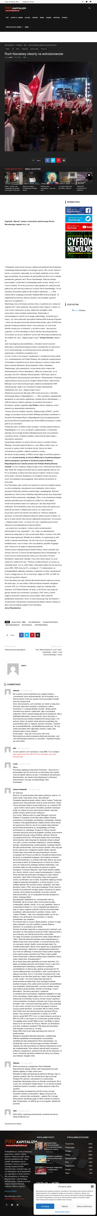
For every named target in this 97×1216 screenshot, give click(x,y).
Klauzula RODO (11, 1191)
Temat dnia (44, 49)
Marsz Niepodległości (12, 625)
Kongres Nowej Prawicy (50, 622)
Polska (27, 17)
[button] (92, 1186)
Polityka (19, 45)
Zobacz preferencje (84, 1206)
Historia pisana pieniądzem (15, 649)
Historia (56, 17)
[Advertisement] (48, 37)
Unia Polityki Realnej (41, 625)
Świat (42, 17)
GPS (14, 748)
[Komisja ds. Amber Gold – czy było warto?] (39, 1170)
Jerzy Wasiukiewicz (34, 622)
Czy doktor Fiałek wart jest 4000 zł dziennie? (65, 187)
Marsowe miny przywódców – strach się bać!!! (48, 188)
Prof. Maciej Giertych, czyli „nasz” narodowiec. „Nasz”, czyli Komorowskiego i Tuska (49, 652)
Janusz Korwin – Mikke (18, 622)
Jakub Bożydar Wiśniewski (82, 182)
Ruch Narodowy (27, 625)
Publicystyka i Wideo (13, 27)
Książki (48, 17)
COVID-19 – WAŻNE (17, 17)
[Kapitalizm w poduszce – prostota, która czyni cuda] (39, 1159)
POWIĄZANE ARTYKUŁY (14, 169)
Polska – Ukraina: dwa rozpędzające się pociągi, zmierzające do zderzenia (12, 188)
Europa (35, 17)
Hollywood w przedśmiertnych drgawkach (82, 188)
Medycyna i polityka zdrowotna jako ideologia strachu (30, 188)
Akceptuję (45, 1206)
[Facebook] (82, 1)
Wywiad (64, 17)
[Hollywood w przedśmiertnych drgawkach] (84, 178)
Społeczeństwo (34, 49)
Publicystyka (25, 49)
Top (7, 17)
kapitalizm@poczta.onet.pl (14, 1198)
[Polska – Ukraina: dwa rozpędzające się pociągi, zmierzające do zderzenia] (12, 178)
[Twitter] (86, 1)
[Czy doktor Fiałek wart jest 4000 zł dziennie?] (66, 178)
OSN (15, 1111)
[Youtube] (90, 1)
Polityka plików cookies (62, 1212)
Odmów (65, 1206)
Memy (27, 27)
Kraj (25, 45)
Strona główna (9, 45)
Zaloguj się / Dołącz (28, 2)
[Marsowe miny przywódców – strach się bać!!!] (48, 178)
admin (11, 57)
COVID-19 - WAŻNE (28, 183)
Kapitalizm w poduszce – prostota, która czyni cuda (54, 1158)
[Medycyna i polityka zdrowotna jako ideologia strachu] (30, 178)
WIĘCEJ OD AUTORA (33, 169)
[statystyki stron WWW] (75, 310)
